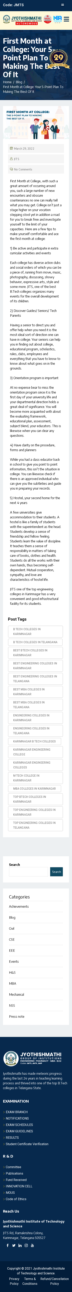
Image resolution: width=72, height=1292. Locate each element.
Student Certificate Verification (27, 1144)
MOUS (10, 1193)
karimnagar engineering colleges (31, 765)
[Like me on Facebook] (7, 1246)
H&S (12, 973)
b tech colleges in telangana (35, 642)
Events (14, 961)
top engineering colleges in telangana (34, 825)
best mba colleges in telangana (29, 705)
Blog (12, 917)
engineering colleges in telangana (31, 731)
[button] (62, 4)
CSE (12, 939)
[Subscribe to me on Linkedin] (20, 1246)
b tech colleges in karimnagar (27, 632)
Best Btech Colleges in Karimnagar (30, 653)
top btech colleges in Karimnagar (29, 799)
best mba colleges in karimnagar (29, 692)
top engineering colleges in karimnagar (34, 812)
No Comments (23, 169)
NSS (12, 1006)
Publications (14, 1173)
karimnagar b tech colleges (34, 741)
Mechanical (16, 995)
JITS (16, 159)
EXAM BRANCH (17, 1112)
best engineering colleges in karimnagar (35, 666)
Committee (13, 1167)
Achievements (19, 906)
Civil (11, 928)
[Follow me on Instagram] (26, 1246)
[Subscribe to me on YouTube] (32, 1246)
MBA (12, 984)
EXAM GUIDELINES (19, 1131)
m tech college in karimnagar (26, 778)
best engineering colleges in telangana (35, 679)
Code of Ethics (16, 1199)
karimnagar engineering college (31, 752)
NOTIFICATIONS (17, 1118)
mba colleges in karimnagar (34, 788)
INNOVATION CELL (19, 1186)
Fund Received (16, 1180)
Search (14, 865)
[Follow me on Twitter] (13, 1246)
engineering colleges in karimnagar (31, 718)
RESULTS (12, 1138)
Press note (16, 1017)
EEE (12, 950)
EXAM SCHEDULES (19, 1125)
